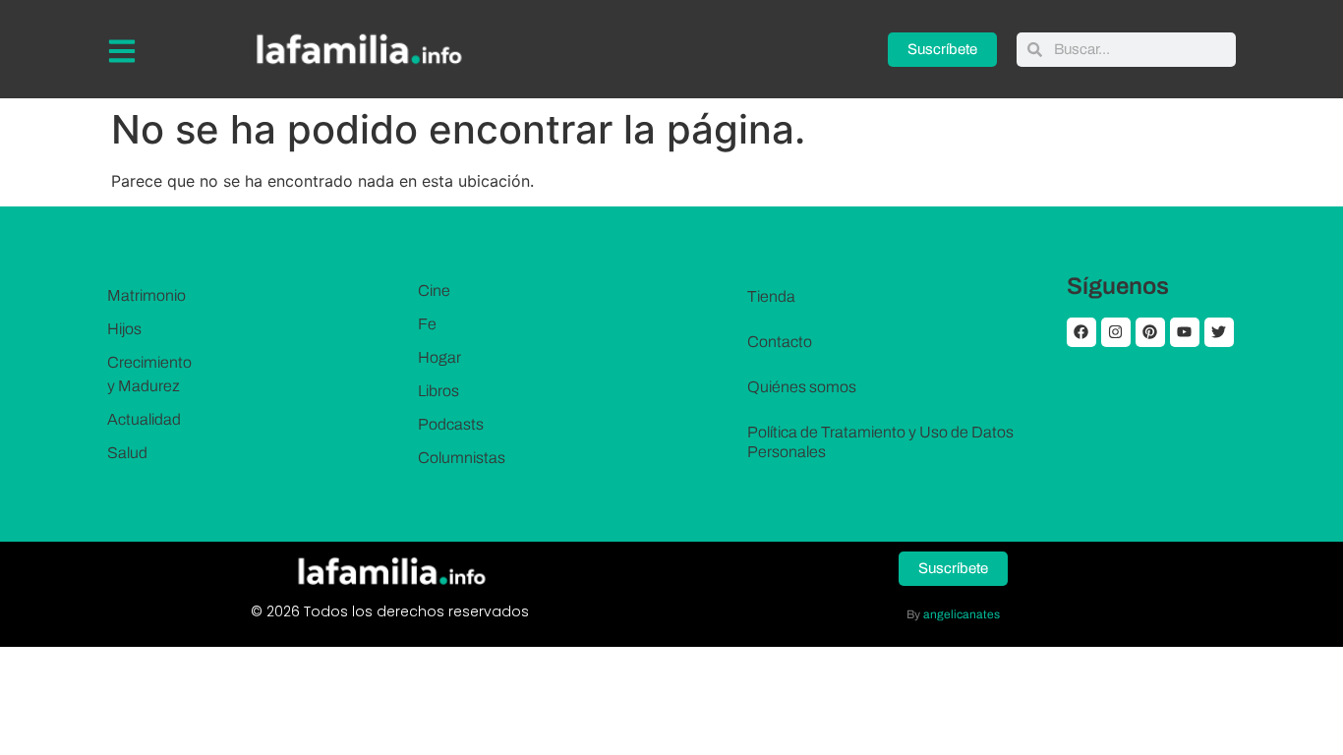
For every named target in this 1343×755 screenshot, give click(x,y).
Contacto (779, 341)
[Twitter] (1219, 332)
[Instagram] (1116, 332)
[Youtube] (1184, 332)
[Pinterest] (1150, 332)
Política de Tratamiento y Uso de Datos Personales (880, 442)
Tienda (771, 296)
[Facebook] (1081, 332)
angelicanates (961, 614)
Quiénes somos (801, 386)
